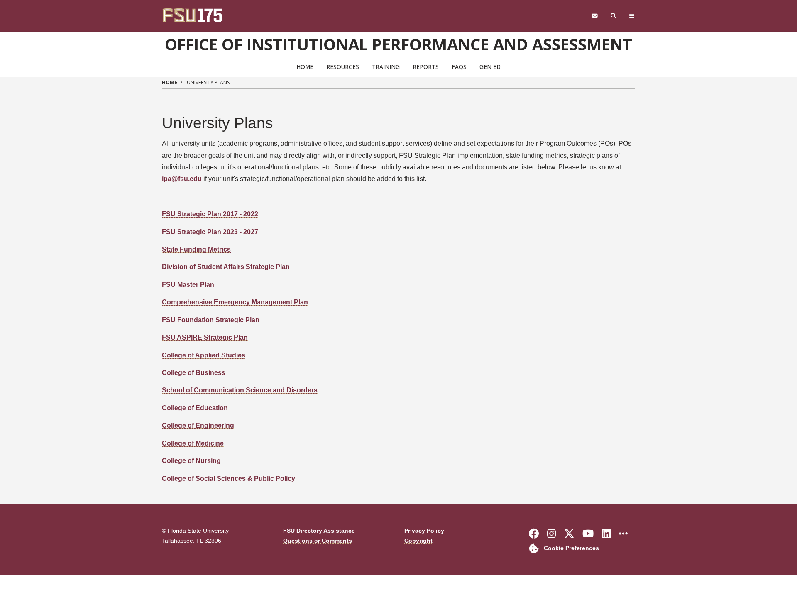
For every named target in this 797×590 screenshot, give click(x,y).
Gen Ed (490, 67)
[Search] (613, 16)
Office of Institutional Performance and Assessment (398, 44)
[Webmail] (594, 16)
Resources (342, 67)
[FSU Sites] (632, 16)
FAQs (459, 67)
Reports (426, 67)
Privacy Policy (424, 531)
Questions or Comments (317, 541)
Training (386, 67)
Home (304, 67)
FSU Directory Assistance (319, 531)
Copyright (418, 541)
